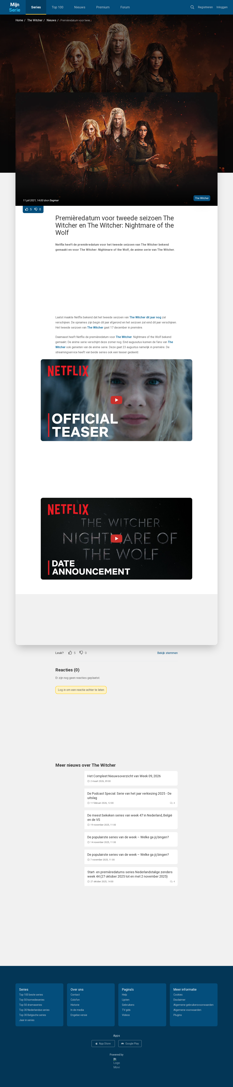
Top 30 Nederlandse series (34, 1009)
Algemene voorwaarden (187, 1009)
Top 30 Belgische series (32, 1015)
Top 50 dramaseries (30, 1004)
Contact (75, 994)
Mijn (14, 7)
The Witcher (34, 20)
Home (19, 20)
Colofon (75, 999)
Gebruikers (128, 1004)
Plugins (177, 1015)
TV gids (126, 1009)
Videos (126, 1015)
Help (124, 994)
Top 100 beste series (31, 994)
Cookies (178, 994)
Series (36, 7)
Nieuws (79, 7)
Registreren (205, 7)
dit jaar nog (153, 317)
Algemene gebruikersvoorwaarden (193, 1004)
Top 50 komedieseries (31, 999)
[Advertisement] (116, 57)
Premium (103, 7)
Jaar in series (26, 1020)
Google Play (132, 1043)
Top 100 (57, 7)
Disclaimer (179, 999)
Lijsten (125, 999)
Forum (125, 7)
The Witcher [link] (137, 317)
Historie (75, 1004)
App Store (105, 1043)
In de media (77, 1009)
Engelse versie (79, 1015)
